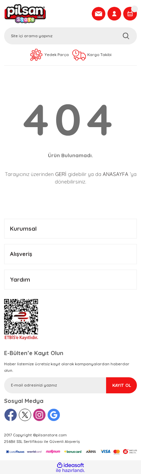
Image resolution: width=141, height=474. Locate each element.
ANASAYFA (115, 174)
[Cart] (130, 14)
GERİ (60, 174)
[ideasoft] (70, 465)
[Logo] (46, 13)
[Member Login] (114, 14)
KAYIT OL (121, 385)
